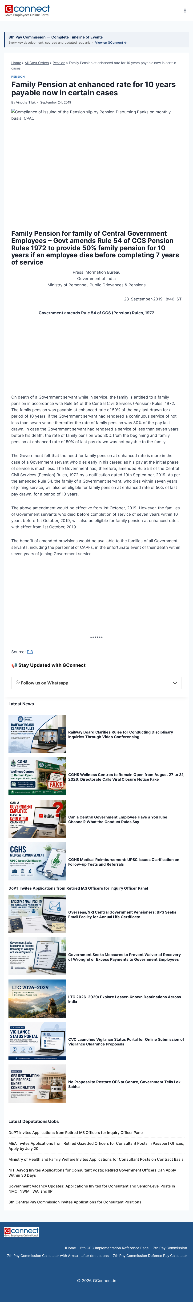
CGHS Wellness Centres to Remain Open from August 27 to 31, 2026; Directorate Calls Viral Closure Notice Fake (126, 777)
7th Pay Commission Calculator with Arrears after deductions (58, 1255)
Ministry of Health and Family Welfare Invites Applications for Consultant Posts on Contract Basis (96, 1159)
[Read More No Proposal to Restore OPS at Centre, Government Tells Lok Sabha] (37, 1083)
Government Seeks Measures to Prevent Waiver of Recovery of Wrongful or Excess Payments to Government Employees (124, 957)
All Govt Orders (37, 63)
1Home (70, 1248)
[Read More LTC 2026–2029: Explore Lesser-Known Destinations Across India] (37, 998)
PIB (30, 651)
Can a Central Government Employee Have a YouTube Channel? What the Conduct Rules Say (117, 819)
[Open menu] (185, 10)
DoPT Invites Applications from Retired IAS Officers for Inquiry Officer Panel (78, 888)
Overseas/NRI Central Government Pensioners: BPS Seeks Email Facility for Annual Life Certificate (122, 914)
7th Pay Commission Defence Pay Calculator (150, 1255)
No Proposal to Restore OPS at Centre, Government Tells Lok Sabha (124, 1084)
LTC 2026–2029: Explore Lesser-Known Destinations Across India (124, 999)
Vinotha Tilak (26, 102)
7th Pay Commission (170, 1248)
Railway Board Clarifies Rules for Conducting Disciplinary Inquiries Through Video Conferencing (120, 734)
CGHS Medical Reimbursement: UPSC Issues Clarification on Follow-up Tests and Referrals (123, 862)
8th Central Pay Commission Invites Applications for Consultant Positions (74, 1202)
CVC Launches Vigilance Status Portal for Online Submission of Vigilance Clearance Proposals (126, 1041)
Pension (59, 63)
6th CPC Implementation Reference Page (114, 1248)
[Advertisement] (96, 356)
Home (16, 63)
